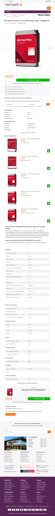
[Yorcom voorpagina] (13, 4)
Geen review (13, 23)
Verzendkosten (23, 458)
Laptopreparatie (7, 482)
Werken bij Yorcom (8, 461)
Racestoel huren (24, 499)
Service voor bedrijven (9, 496)
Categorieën (8, 11)
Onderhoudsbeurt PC (25, 487)
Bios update (23, 489)
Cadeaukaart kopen (24, 459)
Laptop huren (23, 496)
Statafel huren (23, 494)
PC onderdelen (13, 15)
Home (7, 15)
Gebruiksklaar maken (25, 486)
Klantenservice (41, 452)
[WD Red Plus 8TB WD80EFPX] (48, 168)
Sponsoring (42, 506)
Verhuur (22, 492)
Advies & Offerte (40, 454)
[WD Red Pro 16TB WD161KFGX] (48, 185)
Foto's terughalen (8, 489)
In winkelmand (31, 80)
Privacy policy (21, 506)
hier (41, 465)
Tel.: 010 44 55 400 (26, 465)
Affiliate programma (8, 459)
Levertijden (39, 458)
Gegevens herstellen (8, 501)
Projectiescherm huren (25, 501)
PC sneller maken (24, 484)
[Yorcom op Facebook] (24, 471)
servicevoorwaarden (30, 106)
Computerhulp (8, 492)
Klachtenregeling (29, 506)
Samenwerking (7, 458)
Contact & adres (7, 454)
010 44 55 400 (9, 1)
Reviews (36, 506)
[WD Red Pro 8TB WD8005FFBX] (48, 150)
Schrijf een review (21, 23)
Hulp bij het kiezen (40, 487)
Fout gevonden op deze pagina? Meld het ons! (27, 383)
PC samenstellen (24, 482)
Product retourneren (41, 461)
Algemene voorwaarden (11, 506)
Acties (47, 506)
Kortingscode (39, 501)
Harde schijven (22, 15)
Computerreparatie (8, 484)
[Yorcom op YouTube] (30, 471)
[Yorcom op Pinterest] (33, 471)
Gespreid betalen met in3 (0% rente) (16, 93)
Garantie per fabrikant (41, 486)
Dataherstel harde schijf (9, 486)
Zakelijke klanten (24, 454)
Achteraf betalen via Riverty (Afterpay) (16, 91)
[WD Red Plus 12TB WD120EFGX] (48, 203)
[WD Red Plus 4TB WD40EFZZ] (48, 220)
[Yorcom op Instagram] (27, 471)
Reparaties (7, 480)
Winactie (38, 494)
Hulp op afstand (7, 498)
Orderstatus (39, 459)
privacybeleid (24, 106)
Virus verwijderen (8, 487)
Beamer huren (23, 498)
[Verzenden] (49, 432)
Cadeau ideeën (40, 498)
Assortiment (39, 456)
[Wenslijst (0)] (48, 1)
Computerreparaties (24, 461)
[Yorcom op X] (21, 471)
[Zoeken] (49, 8)
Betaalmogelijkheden (25, 456)
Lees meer (27, 244)
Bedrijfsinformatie (8, 456)
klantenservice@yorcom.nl (27, 467)
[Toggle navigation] (48, 12)
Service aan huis (7, 494)
